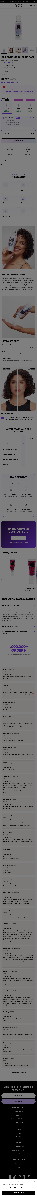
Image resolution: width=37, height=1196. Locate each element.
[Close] (34, 1181)
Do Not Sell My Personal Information (18, 1188)
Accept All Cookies (18, 1192)
